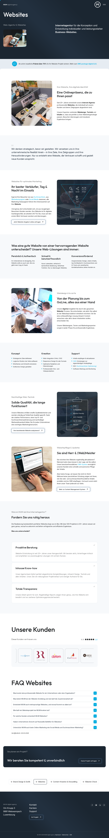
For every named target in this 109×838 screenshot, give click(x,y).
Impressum (58, 834)
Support (33, 811)
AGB (71, 834)
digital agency (10, 5)
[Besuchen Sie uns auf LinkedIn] (100, 805)
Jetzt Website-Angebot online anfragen (27, 222)
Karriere (33, 808)
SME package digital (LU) (86, 64)
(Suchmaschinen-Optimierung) (86, 366)
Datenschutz (65, 834)
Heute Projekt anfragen (89, 761)
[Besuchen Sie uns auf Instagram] (104, 805)
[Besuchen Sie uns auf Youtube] (96, 805)
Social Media (33, 199)
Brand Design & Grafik (21, 782)
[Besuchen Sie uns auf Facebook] (92, 805)
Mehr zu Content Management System (72, 489)
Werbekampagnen (18, 199)
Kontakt (33, 805)
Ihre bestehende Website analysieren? (27, 430)
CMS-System (82, 464)
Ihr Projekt (34, 817)
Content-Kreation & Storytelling (65, 782)
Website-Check (91, 782)
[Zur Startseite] (98, 5)
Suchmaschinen (39, 197)
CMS (74, 361)
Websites (41, 782)
